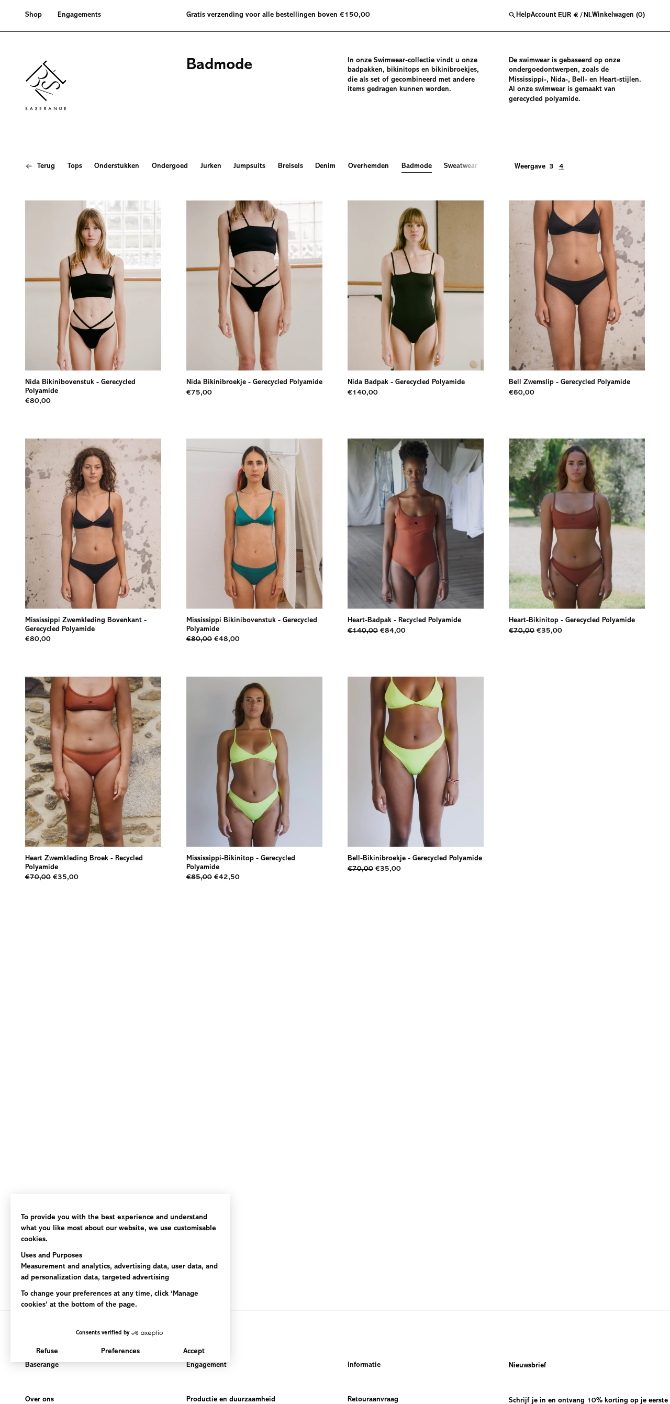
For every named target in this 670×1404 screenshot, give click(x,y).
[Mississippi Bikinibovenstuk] (254, 524)
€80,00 (38, 401)
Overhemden (368, 166)
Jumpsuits (249, 166)
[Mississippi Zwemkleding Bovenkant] (93, 524)
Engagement (206, 1365)
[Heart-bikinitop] (577, 524)
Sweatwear (460, 166)
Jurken (210, 166)
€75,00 (199, 393)
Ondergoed (170, 166)
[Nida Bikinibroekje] (254, 285)
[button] (37, 15)
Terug (46, 166)
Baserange (42, 1365)
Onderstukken (116, 166)
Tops (75, 166)
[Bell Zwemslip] (577, 285)
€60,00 (521, 393)
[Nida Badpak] (416, 285)
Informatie (364, 1365)
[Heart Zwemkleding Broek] (93, 762)
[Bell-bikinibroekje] (416, 762)
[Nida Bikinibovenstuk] (93, 285)
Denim (325, 166)
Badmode (416, 166)
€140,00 (363, 393)
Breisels (290, 166)
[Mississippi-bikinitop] (254, 762)
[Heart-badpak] (416, 524)
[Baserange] (51, 85)
